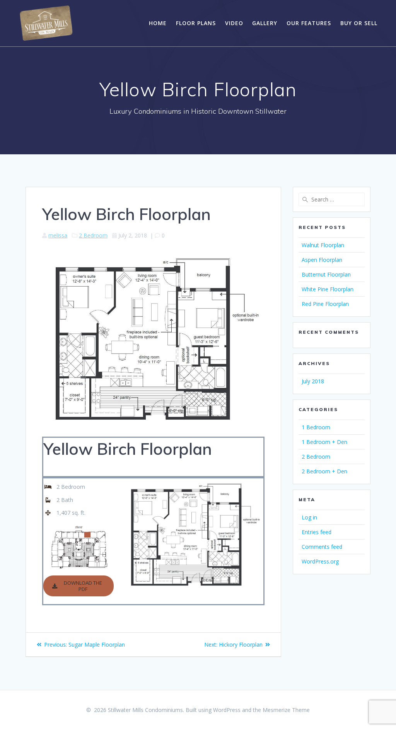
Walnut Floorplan (323, 245)
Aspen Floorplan (322, 259)
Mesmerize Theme (286, 710)
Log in (309, 517)
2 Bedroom (93, 235)
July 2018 (313, 381)
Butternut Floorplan (326, 274)
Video (234, 23)
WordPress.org (320, 561)
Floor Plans (196, 23)
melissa (57, 235)
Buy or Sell (358, 23)
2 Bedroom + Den (324, 471)
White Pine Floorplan (327, 289)
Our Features (309, 23)
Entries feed (316, 532)
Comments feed (322, 546)
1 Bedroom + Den (324, 442)
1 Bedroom (316, 427)
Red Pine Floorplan (325, 303)
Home (158, 23)
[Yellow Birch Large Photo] (193, 481)
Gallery (264, 23)
